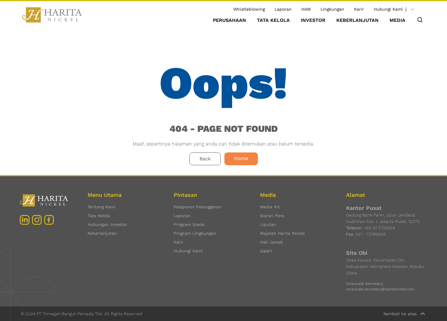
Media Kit (270, 206)
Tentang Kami (102, 206)
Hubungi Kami (388, 9)
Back (205, 159)
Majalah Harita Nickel (282, 233)
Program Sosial (189, 224)
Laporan (283, 9)
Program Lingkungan (195, 233)
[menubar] (309, 20)
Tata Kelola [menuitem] (273, 20)
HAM (306, 9)
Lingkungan (332, 9)
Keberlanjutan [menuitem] (357, 20)
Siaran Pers (272, 215)
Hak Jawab (271, 242)
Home (241, 158)
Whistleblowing (249, 9)
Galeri (266, 250)
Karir (359, 9)
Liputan (268, 224)
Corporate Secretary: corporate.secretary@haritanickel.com (380, 286)
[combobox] (413, 9)
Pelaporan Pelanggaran (197, 206)
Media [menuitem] (397, 20)
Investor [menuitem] (313, 20)
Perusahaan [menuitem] (229, 20)
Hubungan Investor (107, 224)
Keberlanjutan (102, 233)
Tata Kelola (99, 215)
